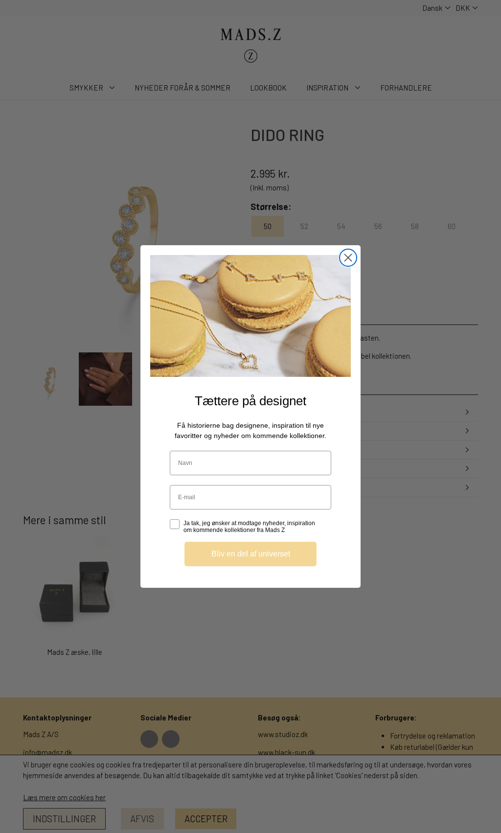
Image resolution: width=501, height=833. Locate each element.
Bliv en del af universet (250, 554)
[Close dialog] (348, 257)
